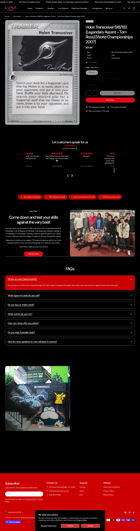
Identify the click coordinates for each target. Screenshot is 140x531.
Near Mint (93, 73)
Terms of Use (31, 499)
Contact (83, 487)
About (82, 491)
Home (7, 16)
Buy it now (110, 100)
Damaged (93, 85)
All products (17, 16)
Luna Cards (15, 517)
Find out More (33, 254)
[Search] (124, 8)
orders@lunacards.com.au (59, 491)
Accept (70, 526)
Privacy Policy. (81, 520)
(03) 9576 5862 (55, 495)
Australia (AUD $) (14, 512)
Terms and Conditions (111, 487)
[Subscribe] (41, 494)
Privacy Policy (108, 491)
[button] (68, 175)
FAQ (81, 495)
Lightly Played (108, 73)
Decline (90, 526)
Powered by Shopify (27, 517)
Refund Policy (108, 495)
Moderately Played (96, 79)
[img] (70, 145)
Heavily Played (115, 79)
